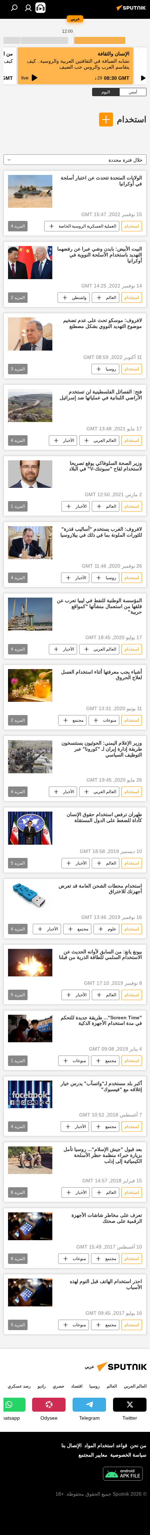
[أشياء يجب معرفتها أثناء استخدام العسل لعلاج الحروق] (30, 685)
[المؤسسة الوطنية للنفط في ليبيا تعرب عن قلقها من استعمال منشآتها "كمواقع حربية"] (30, 614)
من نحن (138, 1445)
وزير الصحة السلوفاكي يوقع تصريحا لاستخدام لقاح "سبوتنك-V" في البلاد (105, 466)
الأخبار (68, 440)
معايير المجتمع (92, 1455)
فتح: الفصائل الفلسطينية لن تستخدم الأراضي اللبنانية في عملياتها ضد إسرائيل (101, 394)
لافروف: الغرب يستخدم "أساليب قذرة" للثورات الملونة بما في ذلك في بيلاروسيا (101, 532)
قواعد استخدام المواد (105, 1445)
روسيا (111, 369)
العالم (111, 297)
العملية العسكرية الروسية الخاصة (87, 226)
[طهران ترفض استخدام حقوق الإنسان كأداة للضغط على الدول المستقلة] (30, 828)
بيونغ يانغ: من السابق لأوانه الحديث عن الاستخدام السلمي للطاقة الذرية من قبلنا (100, 954)
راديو (42, 1386)
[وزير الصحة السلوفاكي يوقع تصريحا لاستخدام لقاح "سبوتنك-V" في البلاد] (30, 474)
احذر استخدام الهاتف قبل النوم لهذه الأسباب (106, 1284)
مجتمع (78, 720)
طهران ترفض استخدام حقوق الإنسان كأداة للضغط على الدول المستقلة (104, 817)
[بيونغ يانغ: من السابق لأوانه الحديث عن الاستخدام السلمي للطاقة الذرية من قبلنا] (30, 962)
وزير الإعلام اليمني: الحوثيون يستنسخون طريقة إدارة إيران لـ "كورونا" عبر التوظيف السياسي (101, 749)
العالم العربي (104, 440)
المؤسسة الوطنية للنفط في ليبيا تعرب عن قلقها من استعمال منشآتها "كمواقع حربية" (99, 606)
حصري (58, 1386)
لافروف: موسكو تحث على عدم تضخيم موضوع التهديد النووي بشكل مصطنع (102, 323)
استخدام (132, 119)
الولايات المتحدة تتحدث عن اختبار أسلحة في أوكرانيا (101, 180)
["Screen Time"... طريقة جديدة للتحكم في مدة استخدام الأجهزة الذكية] (30, 1029)
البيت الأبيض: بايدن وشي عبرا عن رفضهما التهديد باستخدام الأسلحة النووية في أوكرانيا (99, 254)
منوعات (109, 720)
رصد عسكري (19, 1386)
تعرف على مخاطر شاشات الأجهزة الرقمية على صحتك (107, 1218)
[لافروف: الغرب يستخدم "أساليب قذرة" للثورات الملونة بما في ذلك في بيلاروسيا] (30, 542)
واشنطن (79, 297)
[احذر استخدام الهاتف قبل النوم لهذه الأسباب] (30, 1292)
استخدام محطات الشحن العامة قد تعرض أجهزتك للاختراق (100, 889)
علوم (112, 929)
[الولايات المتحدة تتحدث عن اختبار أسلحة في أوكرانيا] (30, 191)
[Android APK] (123, 1474)
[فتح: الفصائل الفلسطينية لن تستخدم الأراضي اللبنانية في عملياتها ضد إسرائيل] (30, 405)
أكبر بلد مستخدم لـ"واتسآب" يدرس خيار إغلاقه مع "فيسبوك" (101, 1086)
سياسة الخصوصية (128, 1455)
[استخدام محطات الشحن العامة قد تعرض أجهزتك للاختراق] (30, 897)
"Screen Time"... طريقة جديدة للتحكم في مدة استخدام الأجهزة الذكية (101, 1020)
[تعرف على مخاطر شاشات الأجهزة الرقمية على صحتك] (30, 1226)
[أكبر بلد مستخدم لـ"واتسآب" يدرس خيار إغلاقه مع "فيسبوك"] (30, 1094)
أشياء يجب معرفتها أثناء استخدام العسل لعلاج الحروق (101, 675)
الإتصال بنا (71, 1445)
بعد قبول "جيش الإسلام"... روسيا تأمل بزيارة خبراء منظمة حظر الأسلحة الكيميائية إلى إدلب (102, 1155)
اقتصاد (76, 1386)
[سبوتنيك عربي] (132, 10)
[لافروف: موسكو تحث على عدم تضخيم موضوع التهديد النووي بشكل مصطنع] (30, 334)
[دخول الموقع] (28, 8)
